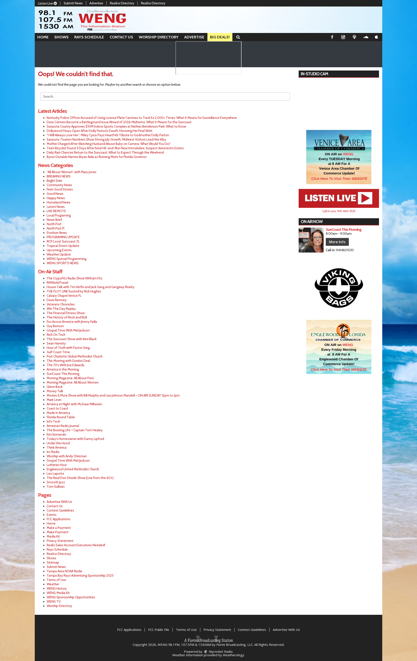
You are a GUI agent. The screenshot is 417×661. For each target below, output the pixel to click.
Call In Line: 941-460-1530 (339, 211)
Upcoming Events (59, 250)
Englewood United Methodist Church (73, 469)
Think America (57, 447)
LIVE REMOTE (56, 211)
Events (51, 515)
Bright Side (54, 181)
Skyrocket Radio (220, 651)
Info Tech (53, 421)
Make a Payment (59, 528)
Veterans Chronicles (61, 304)
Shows (61, 37)
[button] (238, 37)
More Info (337, 241)
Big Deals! (220, 37)
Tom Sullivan (56, 487)
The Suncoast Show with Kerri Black (72, 339)
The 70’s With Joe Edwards (65, 365)
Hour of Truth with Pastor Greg (68, 348)
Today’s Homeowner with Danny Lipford (75, 439)
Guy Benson (55, 326)
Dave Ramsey (57, 300)
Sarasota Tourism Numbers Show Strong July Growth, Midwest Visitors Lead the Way (106, 139)
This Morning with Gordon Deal (68, 361)
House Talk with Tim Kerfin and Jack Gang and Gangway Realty (90, 287)
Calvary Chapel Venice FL (64, 296)
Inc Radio (53, 452)
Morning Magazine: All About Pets (70, 378)
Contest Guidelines (60, 510)
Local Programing (59, 215)
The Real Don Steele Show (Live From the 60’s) (80, 478)
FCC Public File (158, 629)
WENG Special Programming (66, 259)
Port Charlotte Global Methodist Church (75, 356)
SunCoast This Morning (63, 374)
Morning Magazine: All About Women (73, 382)
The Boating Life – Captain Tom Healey (75, 430)
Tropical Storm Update (63, 246)
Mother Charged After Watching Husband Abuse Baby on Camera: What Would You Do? (108, 144)
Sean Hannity (56, 343)
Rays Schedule (89, 37)
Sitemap (53, 562)
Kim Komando (56, 434)
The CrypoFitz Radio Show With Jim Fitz (75, 278)
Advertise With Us (59, 502)
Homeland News (58, 202)
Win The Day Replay (61, 309)
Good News (55, 194)
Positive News (57, 233)
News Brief (54, 220)
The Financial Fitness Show (66, 313)
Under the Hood (58, 443)
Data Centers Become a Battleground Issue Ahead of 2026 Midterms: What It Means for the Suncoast (119, 122)
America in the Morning (63, 369)
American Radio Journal (63, 426)
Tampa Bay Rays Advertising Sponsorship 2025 (80, 575)
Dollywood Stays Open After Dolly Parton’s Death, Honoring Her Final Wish (99, 131)
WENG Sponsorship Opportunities (71, 597)
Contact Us (121, 37)
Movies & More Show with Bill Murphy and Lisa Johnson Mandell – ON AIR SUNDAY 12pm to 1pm (113, 395)
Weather (53, 584)
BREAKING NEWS (59, 176)
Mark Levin (54, 400)
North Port (54, 224)
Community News (59, 185)
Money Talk (55, 391)
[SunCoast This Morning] (311, 240)
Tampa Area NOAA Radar (64, 571)
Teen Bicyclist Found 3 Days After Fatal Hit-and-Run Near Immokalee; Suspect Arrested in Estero (115, 148)
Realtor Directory (122, 3)
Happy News (56, 198)
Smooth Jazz (56, 482)
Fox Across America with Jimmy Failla (72, 322)
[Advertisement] (338, 157)
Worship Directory (159, 37)
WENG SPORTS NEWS (63, 263)
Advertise (96, 3)
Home (43, 37)
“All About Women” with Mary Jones (71, 172)
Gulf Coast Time (58, 352)
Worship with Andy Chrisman (67, 456)
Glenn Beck (55, 387)
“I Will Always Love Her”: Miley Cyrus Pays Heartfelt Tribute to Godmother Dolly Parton (108, 135)
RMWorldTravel (57, 283)
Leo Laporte (55, 474)
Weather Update (59, 254)
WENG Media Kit (58, 593)
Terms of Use (56, 580)
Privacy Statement (60, 541)
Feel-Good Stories (60, 189)
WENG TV (54, 602)
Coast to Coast (57, 408)
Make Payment (57, 532)
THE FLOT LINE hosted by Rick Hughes (74, 291)
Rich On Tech (56, 335)
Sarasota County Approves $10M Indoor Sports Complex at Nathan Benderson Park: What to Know (116, 126)
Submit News (73, 3)
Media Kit (53, 536)
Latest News (56, 207)
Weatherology (233, 655)
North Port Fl (55, 228)
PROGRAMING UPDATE (63, 237)
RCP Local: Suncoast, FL (63, 241)
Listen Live (46, 3)
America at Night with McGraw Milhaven (74, 404)
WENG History (57, 588)
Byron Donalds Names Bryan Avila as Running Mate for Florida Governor (97, 157)
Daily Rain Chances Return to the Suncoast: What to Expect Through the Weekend (105, 152)
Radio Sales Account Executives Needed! (76, 545)
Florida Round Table (61, 417)
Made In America (58, 413)
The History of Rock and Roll (67, 317)
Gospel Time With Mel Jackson (68, 330)
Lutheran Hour (57, 465)
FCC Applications (58, 519)
